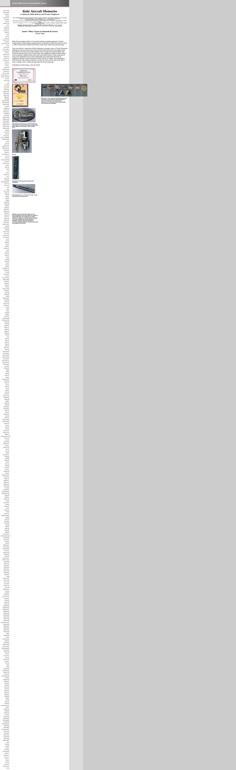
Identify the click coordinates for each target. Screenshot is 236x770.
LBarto (7, 244)
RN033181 (6, 569)
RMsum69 (6, 211)
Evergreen (6, 30)
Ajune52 (7, 266)
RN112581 (6, 731)
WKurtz (7, 252)
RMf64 (7, 370)
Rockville (6, 178)
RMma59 (7, 460)
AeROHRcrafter (21, 25)
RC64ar (7, 445)
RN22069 (6, 322)
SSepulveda (6, 432)
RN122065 (6, 554)
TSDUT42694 (5, 421)
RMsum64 (6, 368)
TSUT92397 (6, 359)
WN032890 (6, 628)
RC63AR (7, 701)
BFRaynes (6, 755)
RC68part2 (6, 408)
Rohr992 (7, 301)
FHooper (7, 744)
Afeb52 (7, 517)
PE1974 (7, 287)
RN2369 (7, 324)
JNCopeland (6, 351)
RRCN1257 (6, 443)
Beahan (7, 106)
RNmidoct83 (6, 609)
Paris (7, 176)
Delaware (6, 27)
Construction (5, 163)
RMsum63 (6, 709)
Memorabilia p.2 (5, 75)
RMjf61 (7, 314)
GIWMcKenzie (5, 147)
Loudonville (6, 51)
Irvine (7, 45)
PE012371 (6, 477)
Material (7, 167)
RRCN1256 (6, 447)
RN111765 (6, 585)
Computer (6, 161)
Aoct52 (7, 272)
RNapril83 (6, 733)
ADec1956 (6, 191)
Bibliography (6, 69)
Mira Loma (46, 19)
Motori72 (7, 410)
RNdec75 (6, 478)
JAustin (7, 241)
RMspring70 (6, 298)
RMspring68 (6, 318)
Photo (7, 768)
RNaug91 (6, 598)
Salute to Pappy (5, 77)
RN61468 (6, 294)
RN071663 (6, 735)
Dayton (7, 748)
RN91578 (6, 217)
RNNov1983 (6, 104)
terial (61, 22)
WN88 (7, 633)
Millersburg (6, 54)
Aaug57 (7, 265)
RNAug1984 (6, 121)
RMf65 (7, 200)
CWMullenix (6, 679)
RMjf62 (7, 698)
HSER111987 (5, 139)
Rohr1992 (6, 300)
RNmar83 (6, 687)
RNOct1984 (6, 123)
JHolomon (6, 423)
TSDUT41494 (5, 289)
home (14, 17)
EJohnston (6, 539)
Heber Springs (5, 43)
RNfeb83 (7, 641)
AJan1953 (6, 150)
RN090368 (6, 471)
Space (7, 172)
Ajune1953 (6, 274)
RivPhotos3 (6, 589)
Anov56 (7, 451)
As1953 (7, 84)
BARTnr (7, 338)
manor (7, 239)
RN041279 (6, 482)
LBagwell (6, 593)
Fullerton (7, 38)
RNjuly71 (6, 283)
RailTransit (6, 174)
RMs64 (7, 198)
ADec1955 (6, 86)
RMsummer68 (5, 320)
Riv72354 (6, 132)
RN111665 (6, 228)
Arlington (6, 14)
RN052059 (6, 736)
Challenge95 (6, 751)
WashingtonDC (5, 182)
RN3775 (7, 342)
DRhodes (6, 394)
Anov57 (7, 276)
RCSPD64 (6, 381)
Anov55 (7, 654)
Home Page (6, 10)
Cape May (36, 17)
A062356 (7, 519)
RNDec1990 (6, 128)
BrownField (6, 18)
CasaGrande (6, 646)
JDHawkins (6, 547)
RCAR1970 (6, 534)
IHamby (7, 390)
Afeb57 (7, 453)
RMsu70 (7, 375)
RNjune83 (6, 712)
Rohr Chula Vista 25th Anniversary (6, 233)
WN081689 (6, 615)
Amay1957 (6, 88)
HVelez (7, 307)
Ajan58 (7, 524)
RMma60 (7, 403)
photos (7, 377)
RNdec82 (6, 602)
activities (6, 541)
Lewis (7, 189)
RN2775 (7, 340)
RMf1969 (7, 99)
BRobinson (6, 430)
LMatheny (6, 510)
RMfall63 (7, 711)
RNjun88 (7, 495)
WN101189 (6, 617)
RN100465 (6, 502)
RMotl (7, 512)
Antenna (7, 158)
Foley (7, 34)
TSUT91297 (6, 222)
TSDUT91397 (5, 224)
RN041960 (6, 668)
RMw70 (7, 473)
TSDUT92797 (5, 362)
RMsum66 (6, 442)
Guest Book (6, 237)
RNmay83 (6, 725)
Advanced (6, 67)
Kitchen (7, 143)
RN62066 (6, 202)
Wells (7, 257)
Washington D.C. (59, 20)
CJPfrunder (6, 659)
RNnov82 (6, 604)
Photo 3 (7, 753)
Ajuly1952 (6, 270)
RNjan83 (7, 689)
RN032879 (6, 414)
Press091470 (5, 596)
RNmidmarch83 (5, 622)
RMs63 (7, 196)
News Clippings (58, 25)
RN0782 (7, 488)
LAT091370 (6, 595)
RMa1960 (6, 89)
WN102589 (6, 618)
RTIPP (7, 309)
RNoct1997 (6, 578)
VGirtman (6, 506)
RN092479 (6, 565)
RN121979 (6, 348)
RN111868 (6, 561)
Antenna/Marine (35, 22)
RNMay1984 (6, 117)
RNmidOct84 (5, 670)
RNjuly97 (6, 574)
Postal (7, 169)
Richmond (6, 58)
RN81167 (6, 207)
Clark (7, 25)
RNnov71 (6, 327)
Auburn (7, 16)
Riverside (6, 80)
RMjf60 (7, 401)
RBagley (7, 497)
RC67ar (7, 469)
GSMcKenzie (5, 148)
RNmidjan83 (6, 607)
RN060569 (6, 397)
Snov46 (7, 700)
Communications (5, 159)
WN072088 (6, 631)
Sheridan (7, 62)
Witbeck (7, 434)
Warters (7, 255)
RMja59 (7, 532)
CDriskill (7, 587)
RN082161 (6, 681)
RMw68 (7, 230)
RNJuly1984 (6, 119)
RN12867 (6, 290)
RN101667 (6, 136)
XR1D (7, 311)
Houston (7, 464)
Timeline (7, 78)
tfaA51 (7, 263)
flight (8, 742)
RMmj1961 (6, 93)
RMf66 (7, 371)
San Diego (31, 20)
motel (7, 666)
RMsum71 (6, 499)
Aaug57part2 (5, 268)
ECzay (7, 384)
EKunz (7, 637)
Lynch (7, 141)
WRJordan (6, 305)
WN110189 (6, 620)
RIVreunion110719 (5, 436)
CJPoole (7, 392)
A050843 (7, 683)
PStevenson (6, 395)
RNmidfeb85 (6, 644)
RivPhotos (6, 110)
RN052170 (6, 563)
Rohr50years (5, 154)
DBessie (7, 383)
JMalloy (7, 677)
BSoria (7, 762)
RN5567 (7, 206)
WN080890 (6, 626)
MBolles (7, 242)
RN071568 (6, 580)
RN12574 (6, 213)
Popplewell (6, 108)
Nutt (8, 187)
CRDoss (7, 386)
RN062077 (6, 480)
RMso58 (7, 528)
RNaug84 (6, 521)
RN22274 (6, 215)
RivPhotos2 (6, 112)
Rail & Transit (38, 23)
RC (8, 82)
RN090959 (6, 722)
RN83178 (6, 418)
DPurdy (7, 657)
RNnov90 (6, 652)
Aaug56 (7, 746)
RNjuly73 (6, 333)
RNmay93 (6, 220)
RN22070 (6, 325)
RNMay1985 (6, 124)
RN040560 (6, 572)
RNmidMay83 (5, 724)
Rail (8, 171)
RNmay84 (6, 218)
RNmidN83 (6, 489)
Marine (7, 165)
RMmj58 (7, 456)
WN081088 (6, 635)
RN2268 (7, 292)
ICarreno (7, 183)
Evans (7, 388)
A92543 (7, 130)
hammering (6, 552)
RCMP (7, 501)
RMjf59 (7, 458)
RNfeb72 (7, 329)
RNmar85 (6, 690)
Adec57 (7, 440)
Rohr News (34, 25)
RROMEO (6, 113)
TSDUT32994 (5, 355)
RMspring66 (6, 279)
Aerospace (6, 655)
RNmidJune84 (5, 493)
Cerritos (7, 21)
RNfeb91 (7, 703)
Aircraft (7, 156)
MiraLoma (6, 56)
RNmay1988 (6, 419)
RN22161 (6, 316)
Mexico (7, 53)
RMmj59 (7, 530)
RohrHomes (6, 558)
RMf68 (7, 296)
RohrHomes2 (5, 559)
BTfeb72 (7, 285)
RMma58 (7, 399)
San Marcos (6, 60)
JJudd (7, 576)
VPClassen (6, 303)
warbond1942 (5, 379)
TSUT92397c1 (5, 360)
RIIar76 (7, 412)
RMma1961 (6, 91)
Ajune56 (7, 366)
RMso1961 (6, 95)
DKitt (8, 250)
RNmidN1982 (5, 100)
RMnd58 (7, 312)
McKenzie (6, 145)
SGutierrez (6, 248)
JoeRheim (6, 513)
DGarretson (6, 766)
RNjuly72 (6, 331)
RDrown (7, 349)
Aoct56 (7, 449)
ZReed (7, 462)
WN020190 (6, 624)
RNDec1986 (6, 126)
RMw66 (7, 373)
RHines (7, 543)
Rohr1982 (6, 115)
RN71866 (6, 204)
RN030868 (6, 537)
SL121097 (6, 583)
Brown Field (31, 17)
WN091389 (6, 613)
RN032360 (6, 571)
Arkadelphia (6, 12)
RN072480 (6, 486)
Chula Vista (6, 23)
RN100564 (6, 642)
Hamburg (6, 41)
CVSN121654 (5, 639)
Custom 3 (6, 661)
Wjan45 (7, 259)
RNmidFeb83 (5, 102)
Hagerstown (6, 40)
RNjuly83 (6, 694)
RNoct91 (7, 600)
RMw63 (7, 226)
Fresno (7, 36)
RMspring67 (6, 740)
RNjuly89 (6, 696)
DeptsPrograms (5, 705)
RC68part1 (6, 406)
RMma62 (7, 193)
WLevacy (6, 550)
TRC (8, 336)
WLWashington (5, 515)
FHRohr (7, 429)
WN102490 (6, 630)
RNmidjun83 (6, 720)
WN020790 (6, 672)
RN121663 (6, 650)
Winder (7, 65)
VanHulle (7, 556)
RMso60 (7, 465)
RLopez (7, 425)
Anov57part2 (5, 277)
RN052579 (6, 484)
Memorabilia (6, 73)
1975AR (7, 663)
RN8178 (7, 346)
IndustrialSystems (5, 536)
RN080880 (6, 567)
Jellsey (7, 760)
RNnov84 (6, 674)
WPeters (7, 152)
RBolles (7, 246)
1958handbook (5, 648)
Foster (7, 508)
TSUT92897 (6, 364)
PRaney (7, 427)
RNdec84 (6, 692)
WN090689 (6, 611)
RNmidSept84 (5, 676)
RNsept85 (6, 523)
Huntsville (6, 47)
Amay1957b (6, 454)
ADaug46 (6, 261)
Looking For (6, 71)
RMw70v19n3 (5, 475)
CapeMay (6, 19)
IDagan (7, 504)
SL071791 (6, 582)
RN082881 (6, 727)
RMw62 (7, 194)
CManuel (7, 253)
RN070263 (6, 716)
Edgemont (6, 29)
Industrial (57, 22)
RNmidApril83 (5, 729)
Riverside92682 (5, 137)
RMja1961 (6, 97)
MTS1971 (6, 281)
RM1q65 (7, 405)
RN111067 (6, 209)
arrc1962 (6, 467)
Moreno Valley (51, 19)
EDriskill (7, 591)
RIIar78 (7, 416)
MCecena (6, 185)
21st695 (7, 335)
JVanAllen (6, 749)
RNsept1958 (6, 548)
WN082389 (6, 606)
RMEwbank (6, 545)
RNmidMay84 (5, 491)
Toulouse (7, 64)
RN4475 (7, 344)
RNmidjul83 (6, 718)
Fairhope (7, 32)
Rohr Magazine (28, 25)
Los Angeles (6, 49)
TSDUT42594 (5, 357)
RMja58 (7, 526)
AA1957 (7, 134)
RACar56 (6, 438)
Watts (7, 665)
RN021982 (6, 738)
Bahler (7, 707)
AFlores (7, 759)
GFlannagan (6, 353)
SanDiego (6, 180)
